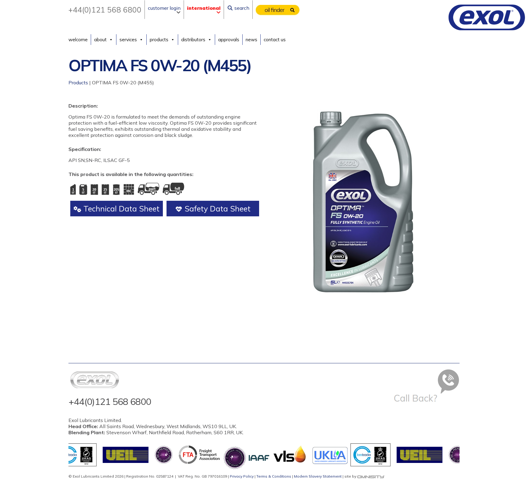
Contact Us (275, 39)
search (241, 8)
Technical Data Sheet (120, 208)
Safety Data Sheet (216, 208)
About (100, 39)
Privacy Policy (242, 476)
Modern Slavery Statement (318, 476)
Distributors (193, 39)
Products (159, 39)
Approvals (228, 39)
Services (128, 39)
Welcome (78, 39)
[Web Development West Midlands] (371, 476)
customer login (164, 8)
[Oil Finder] (278, 10)
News (251, 39)
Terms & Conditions (273, 476)
